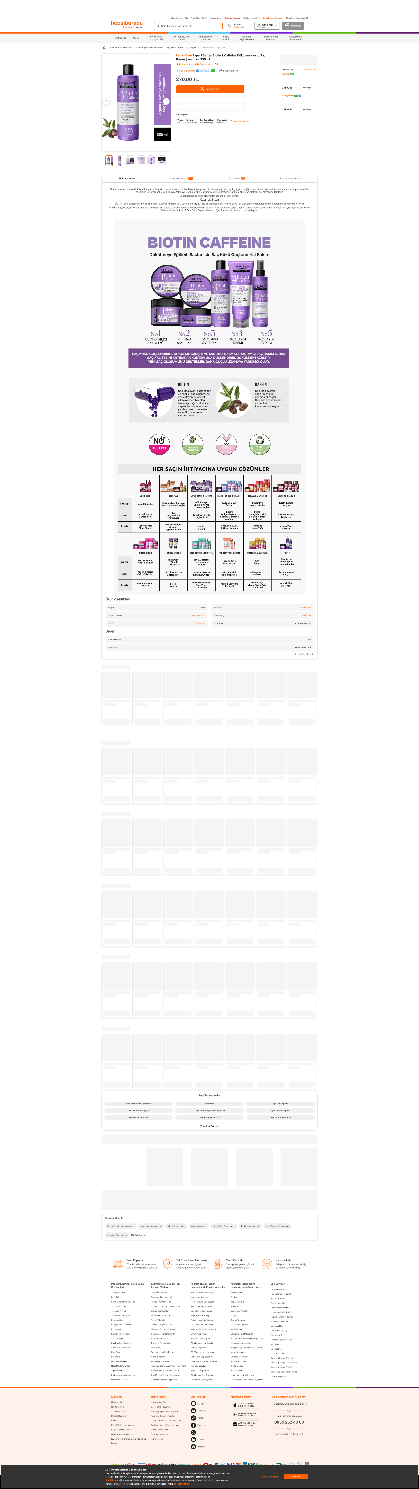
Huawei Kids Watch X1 (280, 1312)
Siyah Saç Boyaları (199, 1334)
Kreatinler (235, 1306)
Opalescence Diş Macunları (163, 1334)
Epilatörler (115, 1352)
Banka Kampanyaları (160, 1434)
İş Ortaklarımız (117, 1407)
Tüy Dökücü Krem (119, 1306)
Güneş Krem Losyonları (121, 1324)
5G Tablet (275, 1344)
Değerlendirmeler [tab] (181, 178)
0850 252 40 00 (289, 1422)
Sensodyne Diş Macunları (242, 1334)
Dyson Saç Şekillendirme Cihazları (166, 1306)
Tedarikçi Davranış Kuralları (163, 1416)
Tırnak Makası (237, 1366)
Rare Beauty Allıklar (159, 1338)
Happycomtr (288, 95)
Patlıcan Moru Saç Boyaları (202, 1320)
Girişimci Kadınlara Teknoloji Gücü (166, 1420)
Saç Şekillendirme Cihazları (123, 1302)
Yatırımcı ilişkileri (118, 1411)
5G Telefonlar (276, 1349)
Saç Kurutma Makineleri (121, 1343)
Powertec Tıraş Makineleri (162, 1297)
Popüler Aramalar (278, 1298)
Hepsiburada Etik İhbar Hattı (289, 1434)
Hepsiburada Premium (273, 18)
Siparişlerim (176, 18)
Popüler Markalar (278, 1303)
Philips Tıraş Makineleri (161, 1302)
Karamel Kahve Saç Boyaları (203, 1329)
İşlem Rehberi (157, 1439)
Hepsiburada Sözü (279, 1289)
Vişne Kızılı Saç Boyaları (201, 1379)
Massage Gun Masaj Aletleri (163, 1329)
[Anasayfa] (104, 47)
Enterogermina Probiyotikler (163, 1352)
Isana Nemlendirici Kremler (242, 1375)
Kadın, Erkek (305, 607)
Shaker (234, 1297)
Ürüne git (307, 87)
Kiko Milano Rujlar (238, 1361)
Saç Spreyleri (236, 1370)
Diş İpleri (234, 1315)
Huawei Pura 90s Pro (280, 1321)
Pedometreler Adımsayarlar (123, 1375)
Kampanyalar (215, 18)
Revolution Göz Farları (160, 1315)
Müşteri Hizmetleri (251, 18)
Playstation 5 (276, 1335)
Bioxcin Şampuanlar (159, 1311)
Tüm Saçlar (200, 623)
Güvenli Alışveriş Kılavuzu (122, 1434)
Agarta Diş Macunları (160, 1361)
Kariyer (114, 1420)
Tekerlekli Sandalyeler (121, 1315)
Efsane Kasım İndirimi (280, 1307)
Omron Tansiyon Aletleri (161, 1324)
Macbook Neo (277, 1326)
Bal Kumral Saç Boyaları (201, 1356)
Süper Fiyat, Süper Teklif (196, 18)
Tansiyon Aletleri (118, 1311)
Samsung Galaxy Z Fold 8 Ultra (284, 1362)
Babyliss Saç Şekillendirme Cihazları (246, 1347)
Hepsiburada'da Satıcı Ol (297, 18)
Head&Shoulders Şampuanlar (164, 1379)
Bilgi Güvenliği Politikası (121, 1429)
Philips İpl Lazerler (159, 1292)
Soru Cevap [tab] (236, 178)
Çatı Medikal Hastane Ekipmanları (165, 1375)
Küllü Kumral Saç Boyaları (202, 1292)
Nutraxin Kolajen (158, 1356)
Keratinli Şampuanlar (200, 1370)
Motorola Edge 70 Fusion (281, 1339)
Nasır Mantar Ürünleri (120, 1366)
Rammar (286, 74)
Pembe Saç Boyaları (200, 1347)
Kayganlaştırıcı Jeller (120, 1334)
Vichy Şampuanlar (239, 1352)
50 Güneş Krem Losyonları (202, 1352)
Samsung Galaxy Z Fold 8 (282, 1358)
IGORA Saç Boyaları (239, 1324)
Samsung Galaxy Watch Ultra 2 (284, 1372)
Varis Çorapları (117, 1338)
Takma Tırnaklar (238, 1320)
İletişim (114, 1443)
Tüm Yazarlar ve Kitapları (281, 1294)
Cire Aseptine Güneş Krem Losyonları (247, 1379)
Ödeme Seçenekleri (159, 1429)
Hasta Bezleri (236, 1292)
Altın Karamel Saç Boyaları (202, 1343)
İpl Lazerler (116, 1329)
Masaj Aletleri (117, 1297)
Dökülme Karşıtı (198, 615)
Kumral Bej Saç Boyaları (201, 1306)
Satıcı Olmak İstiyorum (160, 1407)
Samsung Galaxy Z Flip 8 (281, 1367)
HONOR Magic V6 (278, 1376)
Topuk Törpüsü (237, 1302)
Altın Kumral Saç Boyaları (202, 1375)
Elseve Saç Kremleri (239, 1311)
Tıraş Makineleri (118, 1292)
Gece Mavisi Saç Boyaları (202, 1324)
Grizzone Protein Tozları (161, 1343)
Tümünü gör (308, 69)
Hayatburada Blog (159, 1402)
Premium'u (129, 27)
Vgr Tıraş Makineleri (239, 1356)
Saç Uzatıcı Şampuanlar (201, 1311)
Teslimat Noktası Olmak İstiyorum (165, 1425)
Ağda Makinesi (117, 1370)
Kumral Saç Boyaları (199, 1297)
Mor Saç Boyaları (198, 1366)
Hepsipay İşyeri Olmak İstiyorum (165, 1411)
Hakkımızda (116, 1402)
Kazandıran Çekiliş (279, 1330)
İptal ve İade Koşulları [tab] (290, 178)
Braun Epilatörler (158, 1320)
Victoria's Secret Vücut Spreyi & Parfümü (168, 1366)
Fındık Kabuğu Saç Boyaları (203, 1302)
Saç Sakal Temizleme (120, 1347)
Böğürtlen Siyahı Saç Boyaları (204, 1361)
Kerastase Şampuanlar (240, 1343)
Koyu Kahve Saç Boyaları (202, 1315)
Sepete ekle (213, 89)
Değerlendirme (203, 64)
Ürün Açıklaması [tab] (127, 178)
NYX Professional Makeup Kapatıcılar (247, 1338)
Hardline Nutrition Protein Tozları (165, 1370)
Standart (307, 615)
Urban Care (184, 55)
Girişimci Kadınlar (232, 18)
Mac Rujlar (155, 1347)
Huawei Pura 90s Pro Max (282, 1317)
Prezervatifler (117, 1320)
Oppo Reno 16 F (277, 1353)
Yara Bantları (236, 1329)
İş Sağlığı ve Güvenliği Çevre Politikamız (128, 1439)
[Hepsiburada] (127, 23)
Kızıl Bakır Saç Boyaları (201, 1338)
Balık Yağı (115, 1356)
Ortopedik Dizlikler (119, 1361)
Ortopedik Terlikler (119, 1379)
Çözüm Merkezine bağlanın (289, 1403)
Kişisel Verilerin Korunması (122, 1425)
